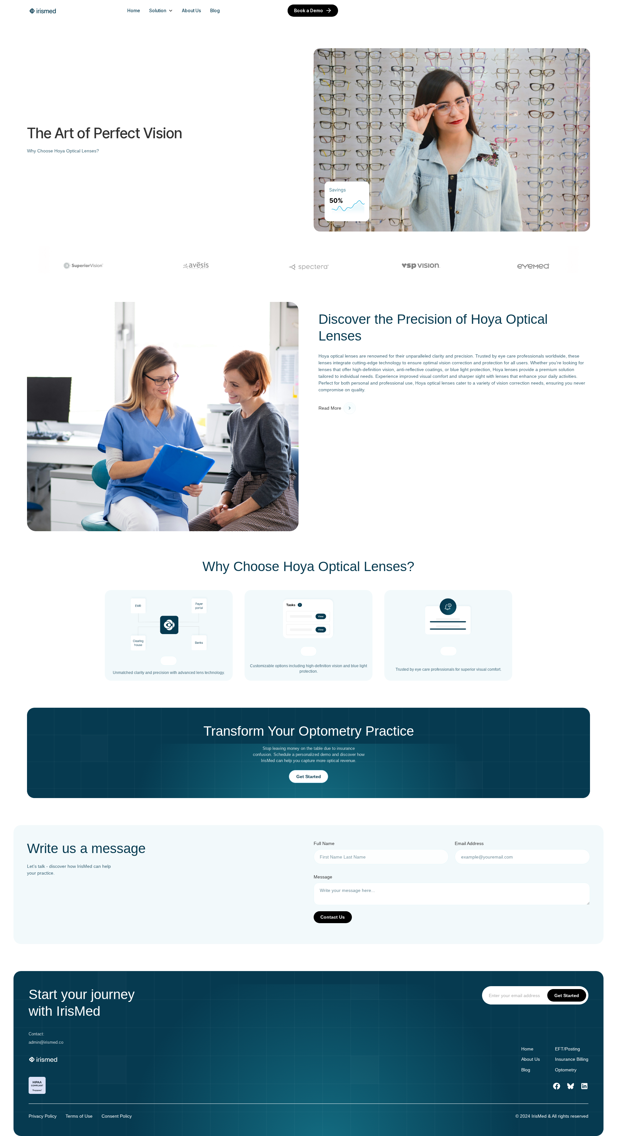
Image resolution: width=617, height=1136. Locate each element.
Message (323, 876)
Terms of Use (79, 1116)
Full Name (324, 843)
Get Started (308, 776)
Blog (215, 10)
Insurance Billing (571, 1059)
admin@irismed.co (46, 1042)
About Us (191, 10)
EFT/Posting (567, 1048)
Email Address (469, 843)
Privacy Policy (43, 1116)
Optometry (566, 1069)
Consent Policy (117, 1116)
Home (133, 10)
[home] (43, 10)
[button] (161, 10)
